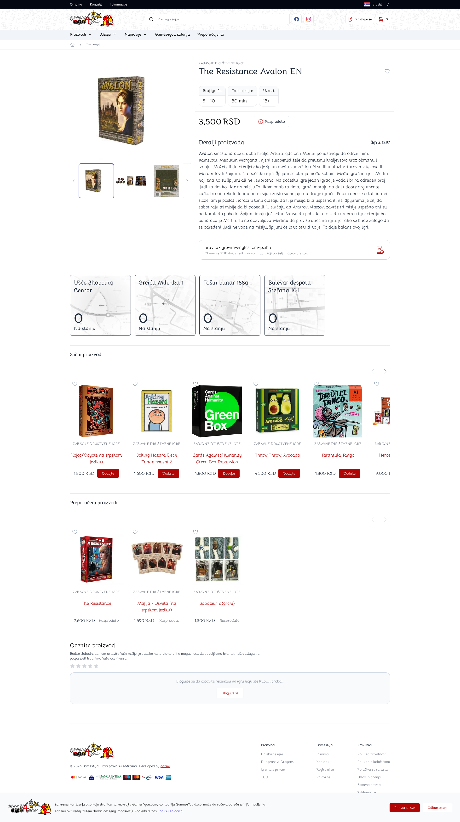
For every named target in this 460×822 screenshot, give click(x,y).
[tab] (96, 181)
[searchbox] (218, 19)
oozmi (165, 766)
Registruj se (325, 769)
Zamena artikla (369, 785)
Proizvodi (93, 45)
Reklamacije (366, 792)
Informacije (118, 4)
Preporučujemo (210, 34)
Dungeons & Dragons (277, 762)
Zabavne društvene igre (221, 63)
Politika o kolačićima (373, 762)
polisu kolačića (171, 811)
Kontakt (96, 4)
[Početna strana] (72, 44)
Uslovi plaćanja (369, 777)
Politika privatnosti (372, 754)
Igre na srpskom (273, 769)
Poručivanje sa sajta (372, 769)
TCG (264, 777)
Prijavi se (323, 777)
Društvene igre (272, 754)
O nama (76, 4)
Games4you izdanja (172, 34)
